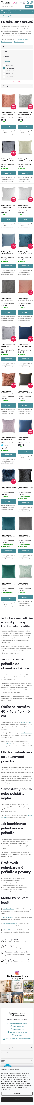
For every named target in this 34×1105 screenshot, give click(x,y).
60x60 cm (9, 65)
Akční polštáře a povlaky (10, 924)
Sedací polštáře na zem (9, 930)
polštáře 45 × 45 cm (26, 733)
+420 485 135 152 (18, 1029)
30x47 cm (9, 77)
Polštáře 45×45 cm (21, 40)
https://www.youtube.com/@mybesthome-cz (18, 1039)
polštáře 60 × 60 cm (7, 744)
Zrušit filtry (18, 82)
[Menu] (31, 2)
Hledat (28, 6)
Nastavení (17, 1094)
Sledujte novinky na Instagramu (17, 977)
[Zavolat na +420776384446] (21, 2)
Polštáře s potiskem (6, 42)
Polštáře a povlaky (19, 42)
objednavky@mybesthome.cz (18, 1023)
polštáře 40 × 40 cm (26, 722)
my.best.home (18, 1035)
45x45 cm (10, 68)
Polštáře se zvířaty (8, 917)
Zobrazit (8, 127)
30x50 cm (9, 74)
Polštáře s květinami (8, 909)
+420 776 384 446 (18, 1026)
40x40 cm (10, 71)
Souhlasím (17, 1100)
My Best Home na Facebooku (18, 1032)
